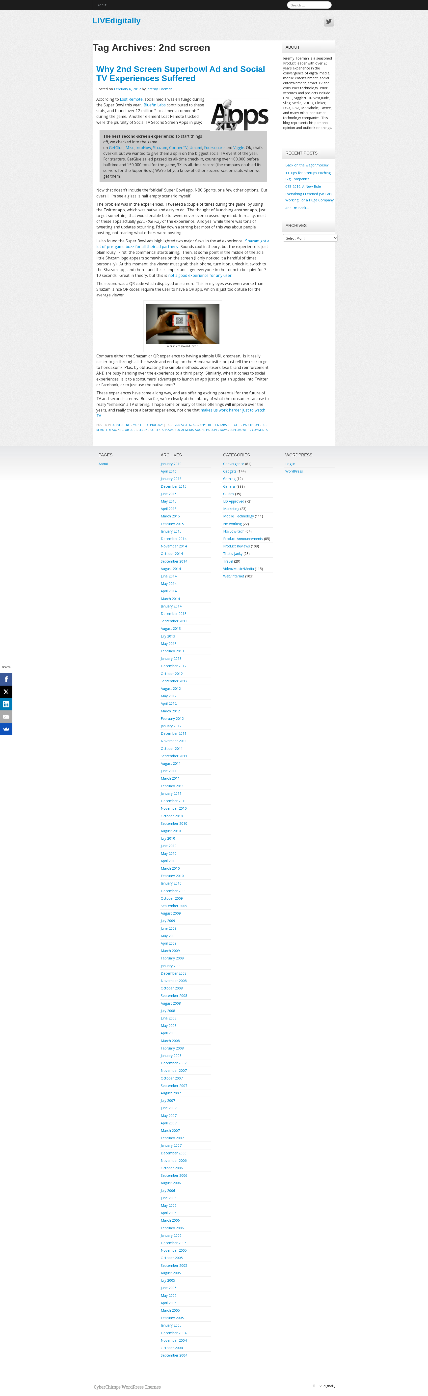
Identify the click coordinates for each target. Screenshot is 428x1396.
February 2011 (172, 786)
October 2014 (172, 553)
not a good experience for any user (200, 275)
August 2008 (171, 1003)
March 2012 (170, 711)
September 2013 (174, 621)
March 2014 (170, 598)
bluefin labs (217, 425)
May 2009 (169, 935)
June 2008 (169, 1018)
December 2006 (174, 1153)
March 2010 (170, 868)
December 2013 (174, 613)
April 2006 (169, 1212)
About (102, 4)
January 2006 (171, 1235)
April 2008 (169, 1033)
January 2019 (171, 463)
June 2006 (169, 1198)
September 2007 (174, 1085)
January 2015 (171, 531)
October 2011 (172, 748)
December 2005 (174, 1242)
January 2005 (171, 1325)
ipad (245, 425)
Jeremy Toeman (159, 89)
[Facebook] (6, 679)
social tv (202, 430)
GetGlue (116, 147)
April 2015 (169, 508)
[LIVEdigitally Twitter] (329, 22)
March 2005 (170, 1310)
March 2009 (170, 950)
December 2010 (174, 800)
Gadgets (230, 471)
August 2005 (171, 1272)
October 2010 (172, 816)
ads (195, 425)
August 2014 (171, 568)
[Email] (6, 716)
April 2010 (169, 860)
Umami (195, 147)
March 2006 (170, 1220)
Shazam (160, 147)
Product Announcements (243, 538)
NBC (120, 430)
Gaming (229, 478)
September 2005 (174, 1265)
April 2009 (169, 943)
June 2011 (169, 770)
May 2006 (169, 1205)
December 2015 (174, 486)
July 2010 (168, 838)
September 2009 (174, 905)
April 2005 (169, 1303)
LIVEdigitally (117, 20)
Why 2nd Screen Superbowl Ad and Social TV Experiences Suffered (180, 73)
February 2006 (172, 1228)
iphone (255, 425)
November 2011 (174, 740)
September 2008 (174, 995)
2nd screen (183, 425)
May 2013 (169, 643)
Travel (228, 561)
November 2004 (174, 1340)
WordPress (294, 471)
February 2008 (172, 1048)
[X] (6, 692)
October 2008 (172, 988)
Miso (130, 147)
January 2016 (171, 478)
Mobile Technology (148, 425)
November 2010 (174, 808)
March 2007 (170, 1130)
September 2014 (174, 561)
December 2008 (174, 973)
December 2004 (174, 1333)
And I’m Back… (297, 207)
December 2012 (174, 666)
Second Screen (149, 430)
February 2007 (172, 1138)
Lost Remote (131, 99)
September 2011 (174, 756)
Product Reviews (236, 546)
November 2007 (174, 1070)
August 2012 (171, 688)
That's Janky (232, 553)
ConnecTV (178, 147)
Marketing (231, 508)
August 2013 (171, 628)
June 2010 (169, 845)
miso (112, 430)
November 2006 (174, 1160)
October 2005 (172, 1257)
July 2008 (168, 1010)
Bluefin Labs (155, 105)
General (229, 486)
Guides (228, 493)
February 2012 (172, 718)
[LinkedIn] (6, 704)
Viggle (238, 147)
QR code (131, 430)
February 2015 (172, 523)
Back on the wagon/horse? (306, 165)
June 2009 (169, 928)
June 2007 (169, 1108)
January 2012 (171, 726)
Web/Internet (233, 576)
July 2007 (168, 1100)
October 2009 (172, 898)
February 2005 (172, 1317)
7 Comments (259, 430)
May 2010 (169, 853)
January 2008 (171, 1055)
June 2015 (169, 493)
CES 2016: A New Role (303, 186)
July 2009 (168, 920)
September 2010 (174, 823)
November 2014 (174, 546)
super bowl (219, 430)
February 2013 (172, 651)
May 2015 (169, 501)
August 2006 (171, 1182)
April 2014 (169, 591)
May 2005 (169, 1295)
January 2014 (171, 606)
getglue (234, 425)
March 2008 (170, 1040)
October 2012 (172, 673)
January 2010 (171, 883)
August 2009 (171, 913)
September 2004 (174, 1355)
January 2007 (171, 1145)
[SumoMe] (6, 729)
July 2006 (168, 1190)
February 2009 (172, 958)
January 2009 (171, 965)
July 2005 (168, 1280)
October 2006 (172, 1168)
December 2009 (174, 890)
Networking (232, 523)
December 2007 (174, 1063)
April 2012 (169, 703)
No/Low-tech (233, 531)
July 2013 (168, 636)
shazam (167, 430)
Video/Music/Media (238, 568)
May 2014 (169, 583)
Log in (290, 463)
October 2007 (172, 1078)
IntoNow (143, 147)
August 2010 (171, 830)
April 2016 (169, 471)
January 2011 (171, 793)
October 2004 (172, 1347)
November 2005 (174, 1250)
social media (184, 430)
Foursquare (214, 147)
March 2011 (170, 778)
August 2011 (171, 763)
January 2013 (171, 658)
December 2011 (174, 733)
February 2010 (172, 875)
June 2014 (169, 576)
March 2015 (170, 516)
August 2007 (171, 1093)
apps (203, 425)
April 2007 (169, 1123)
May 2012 (169, 696)
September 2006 (174, 1175)
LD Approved (233, 501)
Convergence (121, 425)
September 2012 (174, 681)
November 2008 (174, 980)
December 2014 (174, 538)
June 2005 (169, 1287)
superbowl (238, 430)
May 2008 (169, 1025)
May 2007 (169, 1115)
